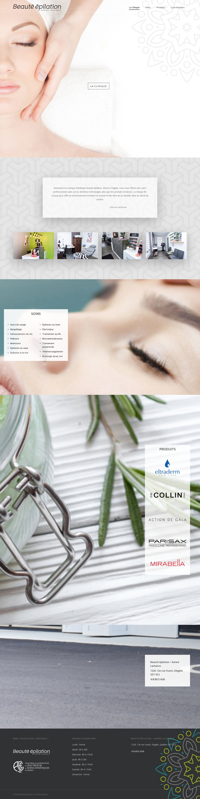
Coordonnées (178, 7)
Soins (148, 7)
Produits (161, 7)
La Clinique (134, 7)
